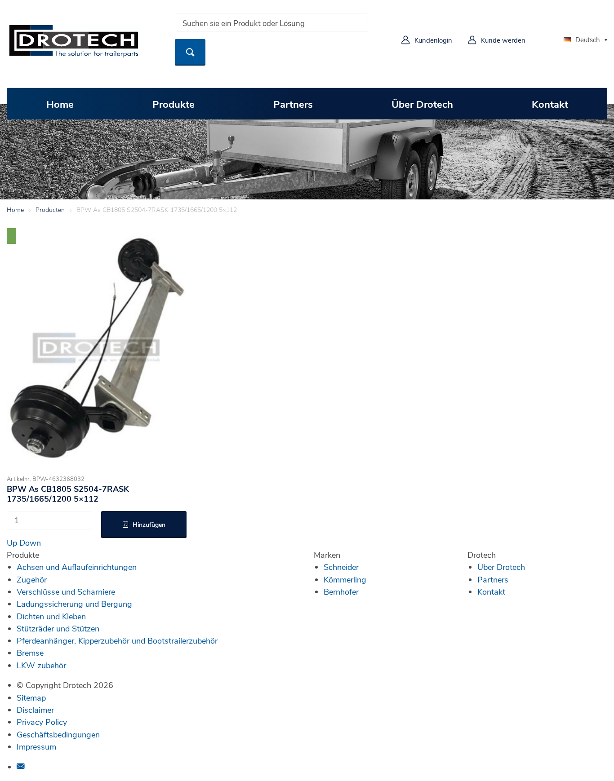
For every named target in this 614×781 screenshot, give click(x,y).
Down (30, 542)
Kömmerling (345, 579)
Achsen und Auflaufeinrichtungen (77, 566)
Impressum (36, 746)
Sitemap (31, 697)
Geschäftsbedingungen (58, 734)
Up (12, 542)
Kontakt (550, 103)
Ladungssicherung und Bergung (74, 603)
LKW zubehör (41, 665)
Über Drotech (422, 103)
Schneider (341, 566)
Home (60, 103)
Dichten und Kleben (51, 616)
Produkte (173, 103)
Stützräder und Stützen (58, 628)
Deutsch (587, 39)
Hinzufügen (149, 524)
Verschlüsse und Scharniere (66, 591)
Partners (293, 103)
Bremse (30, 652)
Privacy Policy (42, 721)
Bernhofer (341, 591)
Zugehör (32, 579)
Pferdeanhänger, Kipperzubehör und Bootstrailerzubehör (117, 640)
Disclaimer (35, 709)
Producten (50, 209)
